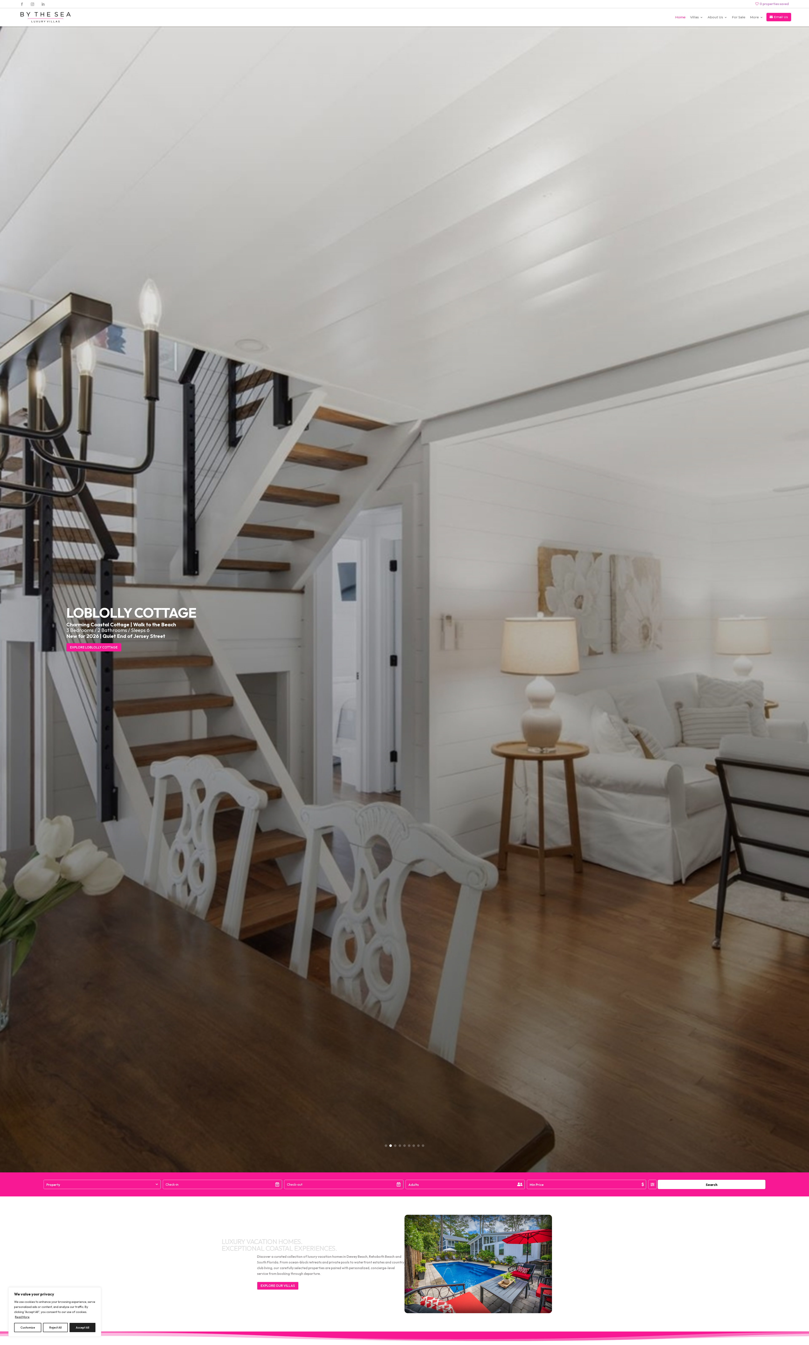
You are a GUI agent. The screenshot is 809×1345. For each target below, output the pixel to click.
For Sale (738, 17)
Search (711, 1185)
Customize (27, 1327)
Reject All (55, 1327)
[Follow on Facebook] (21, 4)
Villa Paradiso (119, 612)
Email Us (781, 17)
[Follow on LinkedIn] (43, 4)
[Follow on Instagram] (32, 4)
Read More (22, 1317)
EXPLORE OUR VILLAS (278, 1285)
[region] (54, 1312)
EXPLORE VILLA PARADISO (91, 647)
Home (680, 17)
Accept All (82, 1327)
